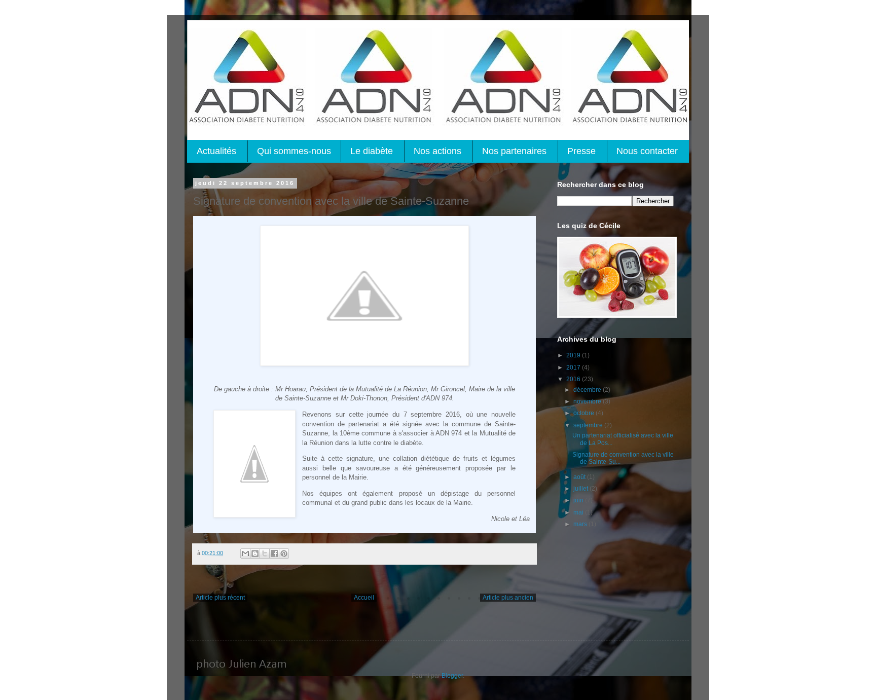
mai (579, 512)
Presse (581, 151)
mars (581, 524)
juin (579, 500)
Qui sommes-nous (294, 151)
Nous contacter (647, 151)
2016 (574, 379)
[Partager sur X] (265, 553)
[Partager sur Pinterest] (284, 553)
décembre (588, 389)
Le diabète (371, 151)
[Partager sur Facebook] (274, 553)
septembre (588, 425)
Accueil (364, 597)
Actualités (216, 151)
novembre (588, 401)
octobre (584, 413)
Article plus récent (220, 597)
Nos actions (437, 151)
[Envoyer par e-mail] (245, 553)
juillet (581, 488)
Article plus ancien (508, 597)
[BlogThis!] (255, 553)
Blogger (452, 675)
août (580, 477)
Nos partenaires (514, 151)
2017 (574, 367)
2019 (574, 355)
